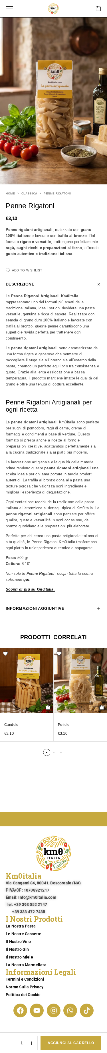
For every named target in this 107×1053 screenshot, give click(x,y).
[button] (46, 752)
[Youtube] (37, 1010)
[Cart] (98, 8)
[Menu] (9, 8)
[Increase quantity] (33, 1043)
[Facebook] (20, 1010)
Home (10, 193)
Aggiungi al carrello (71, 1043)
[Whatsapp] (70, 1010)
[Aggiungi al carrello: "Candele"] (48, 707)
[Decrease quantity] (9, 1043)
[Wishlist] (5, 653)
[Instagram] (53, 1010)
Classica (29, 193)
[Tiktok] (87, 1010)
